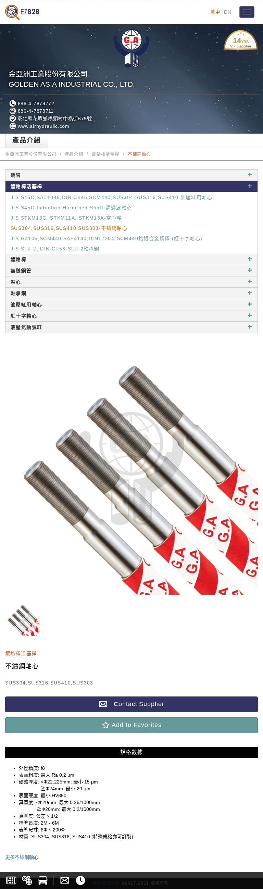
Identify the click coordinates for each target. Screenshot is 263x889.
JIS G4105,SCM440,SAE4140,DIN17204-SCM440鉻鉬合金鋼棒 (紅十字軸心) (107, 238)
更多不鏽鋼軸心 (22, 857)
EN (227, 12)
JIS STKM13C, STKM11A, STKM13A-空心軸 (66, 218)
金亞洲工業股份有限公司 (31, 154)
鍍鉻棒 (18, 259)
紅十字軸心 (24, 316)
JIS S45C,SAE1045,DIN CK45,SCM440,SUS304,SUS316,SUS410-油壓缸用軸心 (111, 197)
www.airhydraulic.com (43, 126)
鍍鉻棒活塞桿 (105, 154)
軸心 (16, 282)
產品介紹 (74, 154)
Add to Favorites (135, 724)
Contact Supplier (135, 704)
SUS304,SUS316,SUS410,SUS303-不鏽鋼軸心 (69, 228)
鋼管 (16, 175)
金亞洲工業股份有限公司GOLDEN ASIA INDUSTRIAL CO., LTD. (72, 79)
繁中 (216, 12)
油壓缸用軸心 (26, 304)
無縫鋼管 (21, 270)
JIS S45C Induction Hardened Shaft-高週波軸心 (71, 207)
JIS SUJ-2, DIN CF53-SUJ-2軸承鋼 (55, 248)
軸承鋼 (18, 293)
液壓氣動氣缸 (26, 327)
